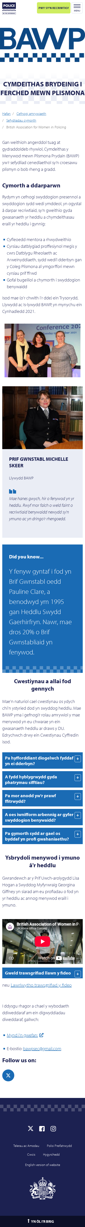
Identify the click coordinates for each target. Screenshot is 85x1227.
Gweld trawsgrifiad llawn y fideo (38, 973)
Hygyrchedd (51, 1154)
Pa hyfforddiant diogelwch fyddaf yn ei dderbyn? (39, 760)
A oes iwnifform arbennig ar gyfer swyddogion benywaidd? (39, 817)
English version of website (42, 1165)
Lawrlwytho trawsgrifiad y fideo (41, 985)
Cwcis (31, 1154)
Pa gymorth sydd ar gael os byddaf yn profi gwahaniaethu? (37, 836)
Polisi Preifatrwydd (59, 1146)
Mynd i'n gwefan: (22, 1035)
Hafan (6, 113)
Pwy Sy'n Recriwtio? (54, 8)
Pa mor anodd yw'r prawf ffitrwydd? (30, 798)
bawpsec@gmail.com (42, 1048)
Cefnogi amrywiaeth (31, 113)
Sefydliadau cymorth (21, 120)
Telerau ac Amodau (26, 1146)
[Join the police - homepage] (9, 8)
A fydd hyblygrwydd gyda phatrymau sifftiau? (31, 779)
